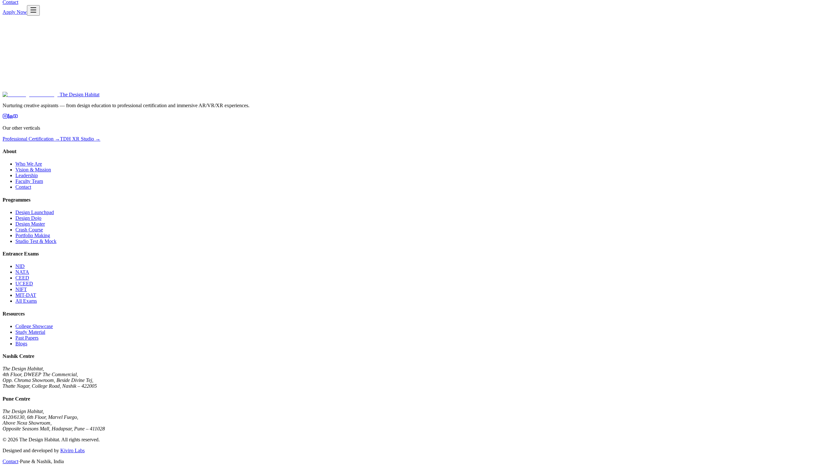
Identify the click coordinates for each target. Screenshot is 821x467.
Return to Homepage (24, 95)
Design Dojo (28, 218)
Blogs (21, 343)
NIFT (21, 289)
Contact (23, 187)
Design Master (30, 224)
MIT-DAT (25, 295)
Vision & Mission (33, 169)
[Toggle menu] (33, 10)
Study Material (30, 332)
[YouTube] (15, 117)
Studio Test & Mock (35, 241)
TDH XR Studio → (80, 139)
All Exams (26, 301)
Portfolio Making (32, 235)
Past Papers (26, 338)
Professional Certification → (31, 139)
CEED (22, 278)
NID (20, 266)
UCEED (24, 283)
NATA (22, 272)
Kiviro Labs (72, 450)
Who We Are (28, 164)
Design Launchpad (34, 212)
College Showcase (34, 326)
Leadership (26, 175)
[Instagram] (5, 117)
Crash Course (29, 229)
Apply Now (15, 12)
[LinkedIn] (10, 117)
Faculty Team (29, 181)
